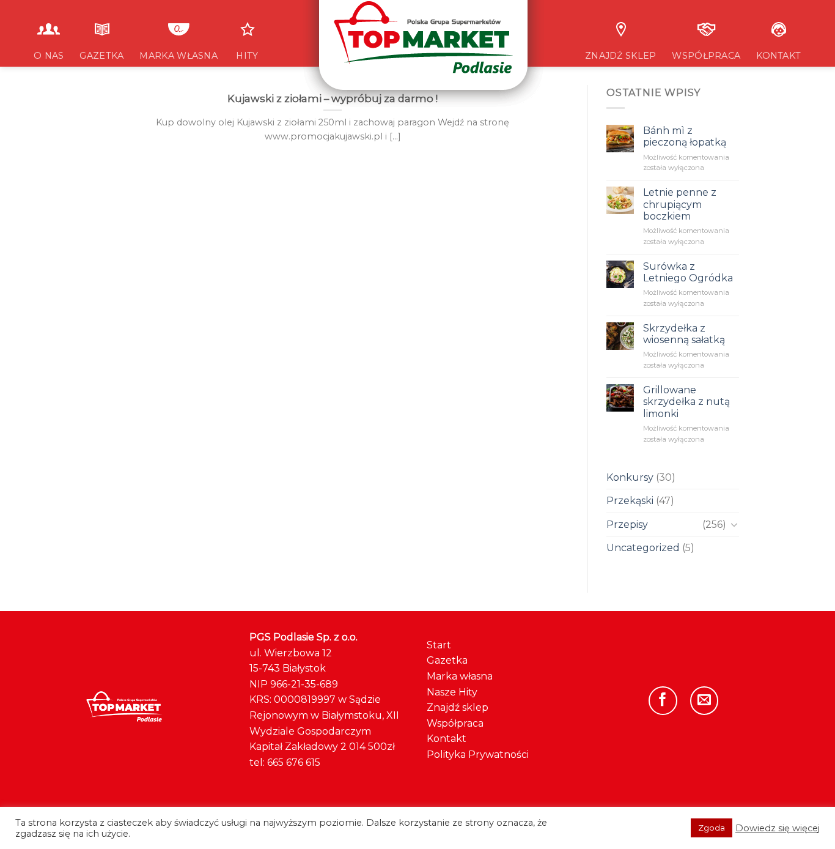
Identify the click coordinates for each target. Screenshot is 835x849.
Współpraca (455, 723)
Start (439, 645)
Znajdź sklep (457, 707)
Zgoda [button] (711, 827)
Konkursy (629, 477)
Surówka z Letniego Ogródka (687, 272)
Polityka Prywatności (478, 754)
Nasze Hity (452, 692)
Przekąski (629, 500)
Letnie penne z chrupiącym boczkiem (679, 204)
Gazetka (447, 660)
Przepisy (627, 524)
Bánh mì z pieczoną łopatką (684, 136)
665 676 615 (293, 762)
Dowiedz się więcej (777, 828)
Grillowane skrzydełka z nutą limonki (685, 401)
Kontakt (446, 738)
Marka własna (460, 676)
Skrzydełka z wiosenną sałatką (683, 334)
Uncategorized (643, 548)
